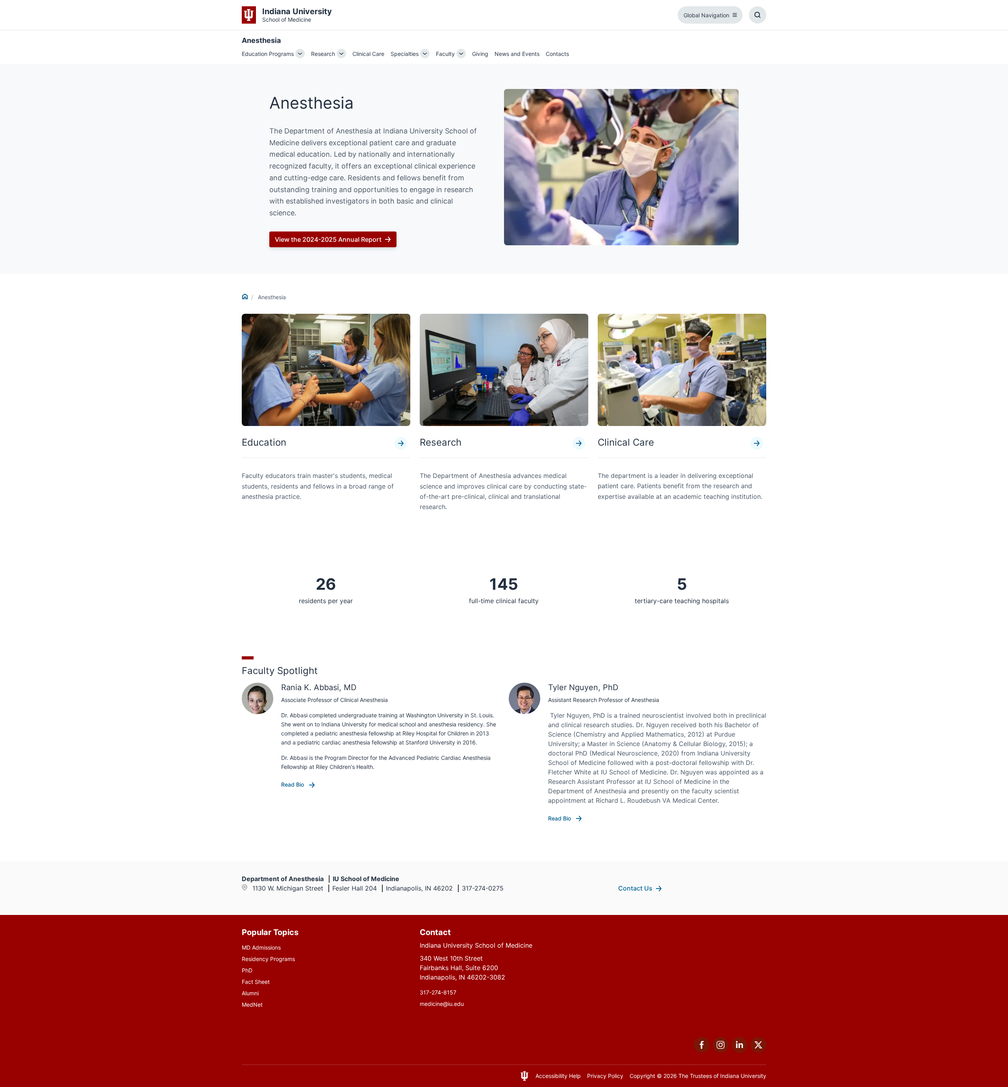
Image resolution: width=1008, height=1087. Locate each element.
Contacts (557, 53)
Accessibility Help (558, 1075)
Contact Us (635, 888)
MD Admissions (261, 947)
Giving (480, 53)
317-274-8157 (438, 992)
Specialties (405, 53)
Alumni (250, 993)
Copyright (642, 1075)
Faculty (445, 53)
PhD (247, 970)
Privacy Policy (605, 1075)
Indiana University (743, 1075)
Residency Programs (268, 959)
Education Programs (268, 53)
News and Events (517, 53)
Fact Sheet (256, 981)
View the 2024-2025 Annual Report (328, 239)
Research (323, 53)
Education (264, 442)
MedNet (252, 1004)
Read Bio (293, 784)
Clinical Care (368, 53)
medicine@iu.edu (442, 1003)
